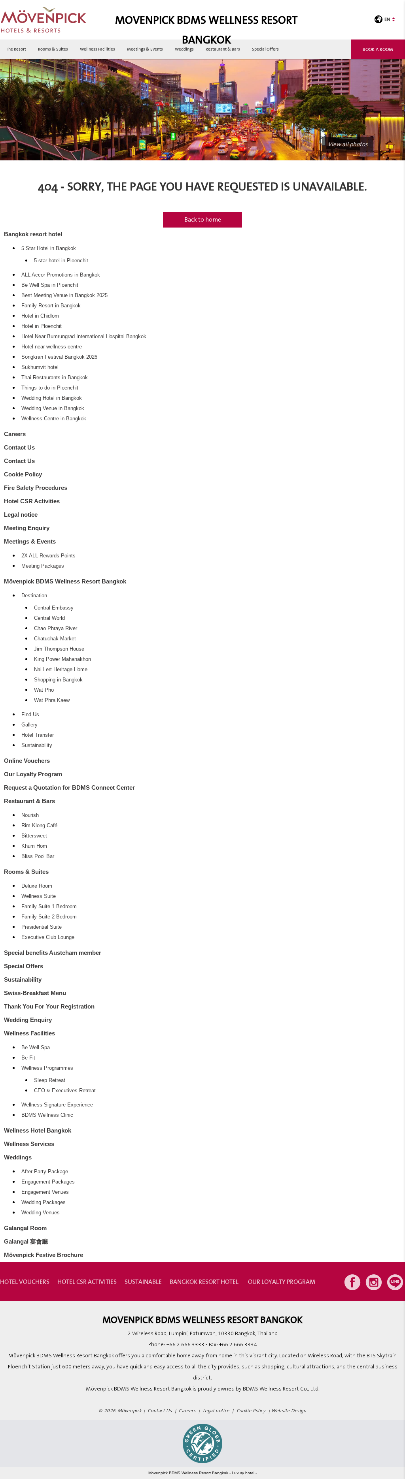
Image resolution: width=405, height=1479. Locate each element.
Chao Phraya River (55, 628)
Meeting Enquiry (26, 528)
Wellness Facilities (97, 49)
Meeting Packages (42, 566)
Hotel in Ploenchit (41, 326)
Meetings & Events (145, 49)
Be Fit (28, 1058)
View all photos (347, 144)
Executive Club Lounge (47, 937)
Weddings (184, 49)
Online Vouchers (27, 760)
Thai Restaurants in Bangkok (54, 377)
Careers (15, 434)
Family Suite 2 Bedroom (49, 917)
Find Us (30, 714)
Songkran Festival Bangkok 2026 (59, 357)
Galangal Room (25, 1228)
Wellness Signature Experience (57, 1105)
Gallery (29, 725)
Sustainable (143, 1281)
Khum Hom (34, 846)
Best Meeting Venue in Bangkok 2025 (64, 295)
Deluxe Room (36, 886)
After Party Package (44, 1171)
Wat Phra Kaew (52, 700)
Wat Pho (44, 690)
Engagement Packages (48, 1182)
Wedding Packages (43, 1202)
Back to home (202, 219)
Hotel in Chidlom (40, 316)
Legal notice (21, 514)
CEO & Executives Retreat (65, 1090)
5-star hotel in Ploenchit (61, 260)
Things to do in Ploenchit (49, 388)
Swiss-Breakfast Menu (35, 993)
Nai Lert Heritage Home (60, 669)
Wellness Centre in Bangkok (53, 418)
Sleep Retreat (49, 1080)
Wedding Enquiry (28, 1019)
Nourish (30, 815)
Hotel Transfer (37, 735)
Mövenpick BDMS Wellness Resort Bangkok (65, 581)
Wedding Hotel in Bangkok (51, 398)
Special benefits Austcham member (52, 952)
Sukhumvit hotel (40, 367)
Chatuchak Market (55, 639)
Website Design (288, 1410)
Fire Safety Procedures (35, 487)
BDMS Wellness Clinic (47, 1115)
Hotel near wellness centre (51, 347)
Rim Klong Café (39, 825)
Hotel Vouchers (24, 1281)
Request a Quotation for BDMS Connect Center (69, 787)
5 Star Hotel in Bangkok (48, 248)
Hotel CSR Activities (32, 501)
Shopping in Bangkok (58, 680)
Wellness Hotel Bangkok (37, 1130)
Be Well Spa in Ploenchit (49, 285)
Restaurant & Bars (223, 49)
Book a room (378, 49)
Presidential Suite (41, 927)
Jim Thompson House (59, 649)
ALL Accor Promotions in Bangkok (60, 275)
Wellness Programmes (47, 1068)
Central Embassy (54, 608)
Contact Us (19, 447)
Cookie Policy (23, 474)
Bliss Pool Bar (37, 856)
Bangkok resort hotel (33, 234)
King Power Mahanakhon (62, 659)
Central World (49, 618)
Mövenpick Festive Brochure (43, 1254)
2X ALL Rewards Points (48, 556)
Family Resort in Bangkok (51, 306)
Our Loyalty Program (33, 774)
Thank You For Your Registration (49, 1006)
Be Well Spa (35, 1047)
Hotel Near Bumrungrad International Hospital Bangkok (83, 336)
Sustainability (36, 745)
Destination (34, 595)
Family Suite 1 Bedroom (49, 906)
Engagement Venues (45, 1192)
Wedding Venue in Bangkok (52, 408)
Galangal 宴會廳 (26, 1241)
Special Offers (265, 49)
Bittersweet (34, 836)
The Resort (16, 49)
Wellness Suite (38, 896)
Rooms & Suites (53, 49)
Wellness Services (29, 1143)
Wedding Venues (40, 1213)
